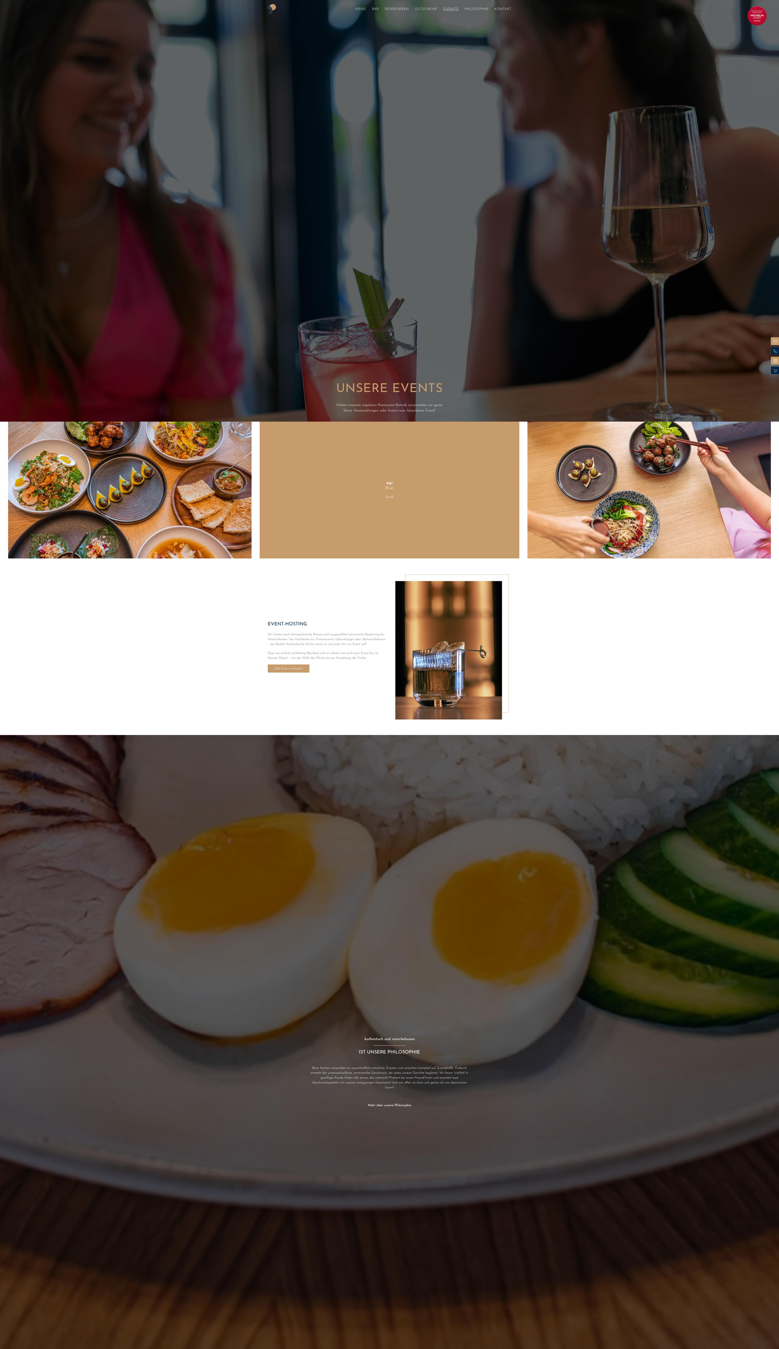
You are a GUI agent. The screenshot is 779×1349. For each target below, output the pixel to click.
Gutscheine (426, 9)
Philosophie (476, 9)
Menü (360, 9)
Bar (375, 9)
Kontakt (503, 9)
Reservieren (397, 9)
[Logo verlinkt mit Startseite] (272, 9)
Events (450, 9)
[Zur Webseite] (757, 15)
